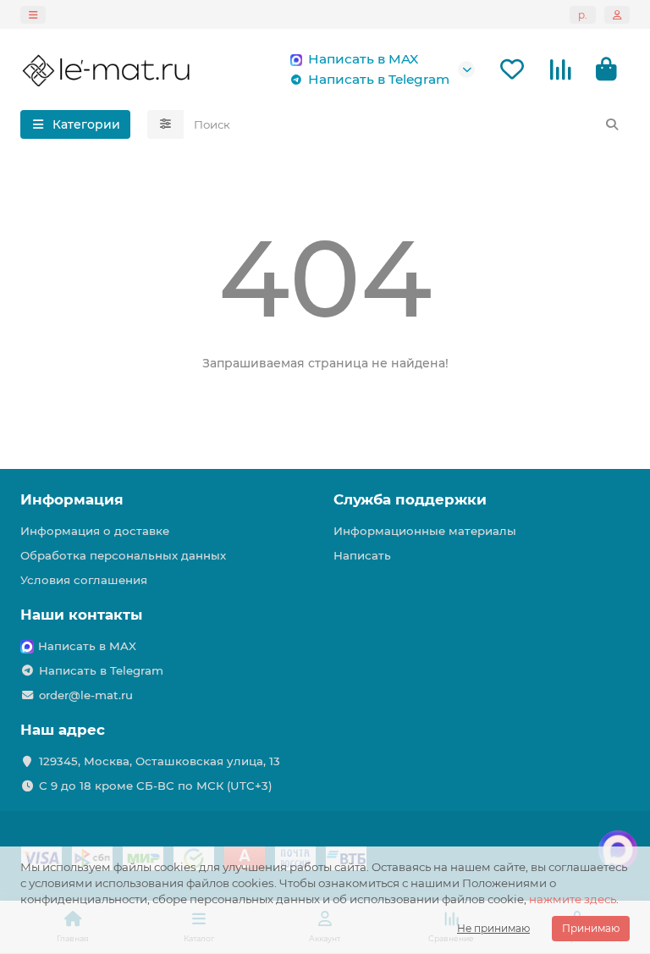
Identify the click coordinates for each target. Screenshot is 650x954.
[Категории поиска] (165, 124)
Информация (72, 499)
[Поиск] (612, 124)
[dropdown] (33, 15)
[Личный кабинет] (617, 15)
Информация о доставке (94, 531)
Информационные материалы (424, 531)
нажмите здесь (572, 899)
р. (582, 14)
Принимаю (591, 928)
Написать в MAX (363, 59)
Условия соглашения (83, 580)
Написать (362, 555)
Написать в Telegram (378, 79)
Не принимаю (493, 928)
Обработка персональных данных (123, 555)
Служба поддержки (410, 499)
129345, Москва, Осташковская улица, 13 (159, 761)
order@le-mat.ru (86, 695)
